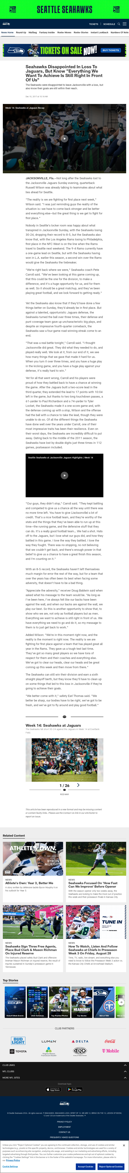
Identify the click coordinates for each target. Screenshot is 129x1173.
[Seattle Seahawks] (64, 1104)
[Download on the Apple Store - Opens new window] (53, 1090)
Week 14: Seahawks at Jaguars (53, 725)
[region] (64, 1156)
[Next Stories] (121, 1002)
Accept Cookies (85, 1166)
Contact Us (64, 1132)
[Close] (124, 1145)
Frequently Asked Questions (64, 1137)
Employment (64, 1127)
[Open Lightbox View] (64, 768)
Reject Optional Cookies (111, 1166)
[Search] (119, 24)
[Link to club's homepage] (6, 22)
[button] (64, 138)
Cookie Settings (10, 1166)
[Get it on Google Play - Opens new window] (74, 1091)
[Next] (78, 785)
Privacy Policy (64, 1122)
